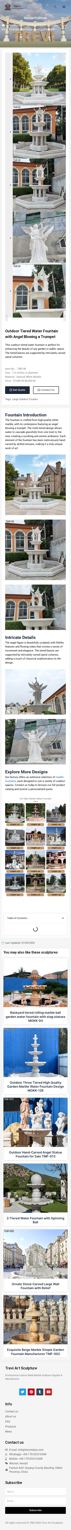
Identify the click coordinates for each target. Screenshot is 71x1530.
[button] (63, 918)
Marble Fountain (35, 18)
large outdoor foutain (25, 399)
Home (8, 25)
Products (19, 25)
